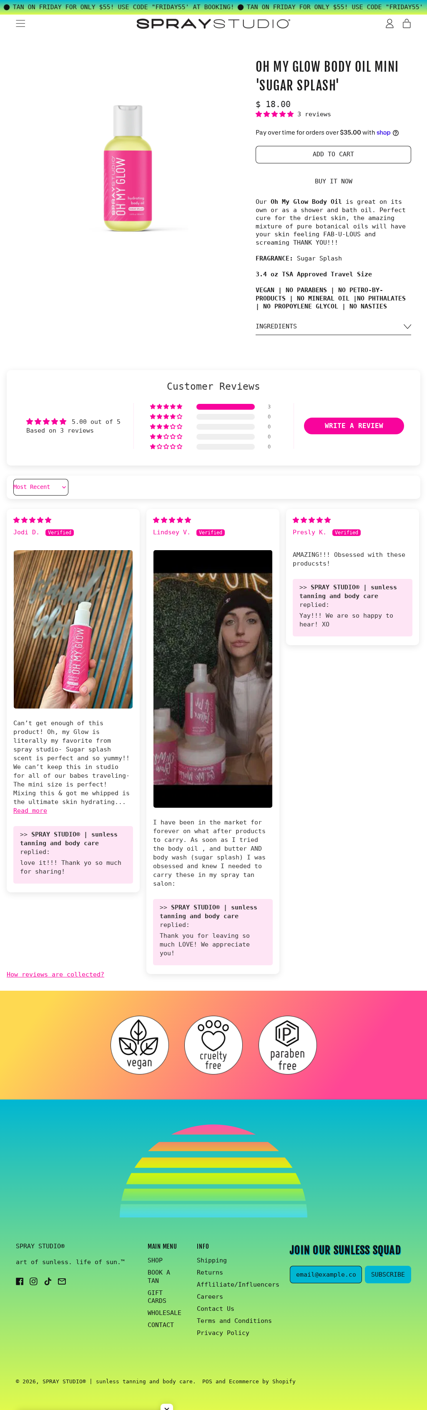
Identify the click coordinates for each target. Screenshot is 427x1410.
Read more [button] (30, 810)
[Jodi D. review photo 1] (73, 629)
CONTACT (161, 1325)
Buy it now (333, 181)
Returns (210, 1272)
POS (207, 1381)
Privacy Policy (223, 1333)
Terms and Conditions (234, 1321)
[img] (32, 520)
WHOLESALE (164, 1313)
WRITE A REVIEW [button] (354, 426)
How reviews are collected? (55, 974)
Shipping (212, 1260)
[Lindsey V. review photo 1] (213, 679)
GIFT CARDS (157, 1297)
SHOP (155, 1260)
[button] (128, 170)
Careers (210, 1296)
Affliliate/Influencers (238, 1284)
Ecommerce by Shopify (262, 1381)
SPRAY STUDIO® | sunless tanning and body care (118, 1381)
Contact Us (215, 1308)
